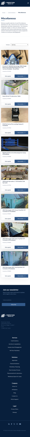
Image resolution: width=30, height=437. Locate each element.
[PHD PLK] (14, 115)
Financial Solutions (14, 363)
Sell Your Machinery (15, 350)
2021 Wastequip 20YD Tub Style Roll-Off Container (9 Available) (14, 268)
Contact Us (14, 396)
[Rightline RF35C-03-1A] (14, 144)
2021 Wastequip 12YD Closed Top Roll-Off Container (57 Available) (14, 210)
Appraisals (14, 360)
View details (20, 76)
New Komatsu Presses (14, 370)
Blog (14, 392)
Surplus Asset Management (14, 347)
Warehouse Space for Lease (14, 376)
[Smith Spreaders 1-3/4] (14, 172)
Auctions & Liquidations (15, 344)
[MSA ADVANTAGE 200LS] (14, 57)
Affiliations (14, 389)
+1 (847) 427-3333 (5, 328)
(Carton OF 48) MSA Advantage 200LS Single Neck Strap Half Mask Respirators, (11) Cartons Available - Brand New (14, 67)
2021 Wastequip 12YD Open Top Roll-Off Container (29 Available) (14, 239)
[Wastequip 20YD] (14, 258)
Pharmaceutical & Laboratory (14, 373)
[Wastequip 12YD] (14, 201)
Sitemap (15, 412)
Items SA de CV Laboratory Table (11, 96)
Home (3, 12)
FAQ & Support (14, 399)
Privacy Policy (14, 409)
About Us (14, 386)
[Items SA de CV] (14, 87)
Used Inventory (12, 12)
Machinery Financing (14, 366)
